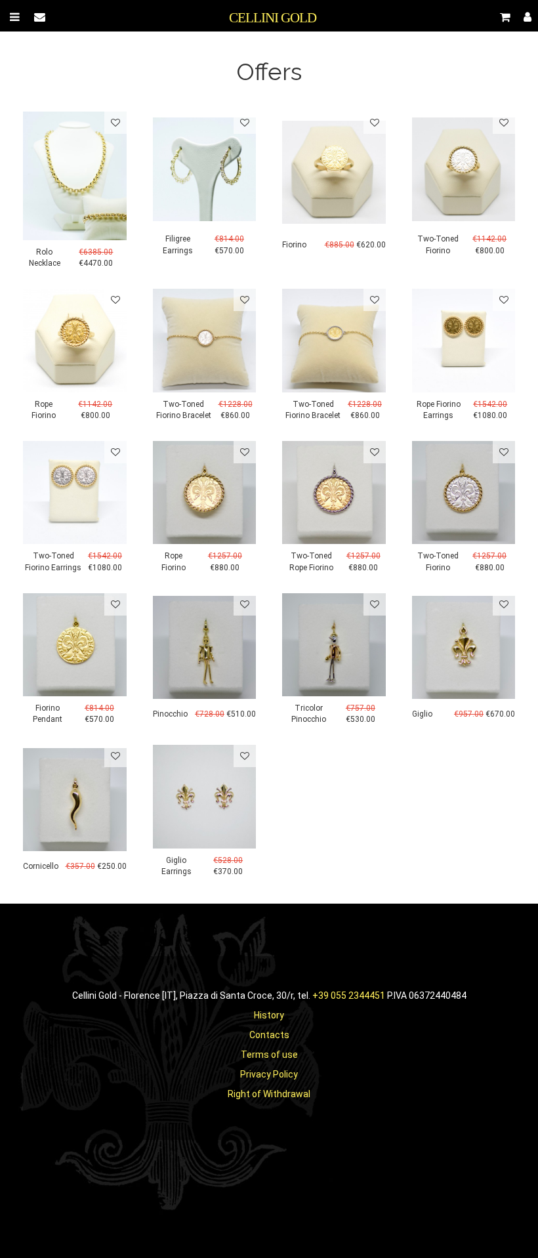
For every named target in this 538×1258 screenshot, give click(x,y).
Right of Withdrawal (269, 1094)
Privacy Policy (269, 1074)
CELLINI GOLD (272, 18)
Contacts (269, 1035)
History (269, 1015)
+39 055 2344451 (348, 995)
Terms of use (269, 1054)
